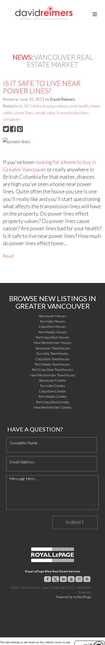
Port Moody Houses (52, 332)
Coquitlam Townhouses (53, 359)
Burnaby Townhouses (52, 353)
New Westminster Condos (52, 407)
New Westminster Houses (52, 342)
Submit (75, 522)
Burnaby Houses (52, 321)
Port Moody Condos (52, 396)
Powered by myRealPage (73, 597)
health (83, 106)
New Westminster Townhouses (52, 375)
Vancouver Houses (52, 316)
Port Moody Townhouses (52, 364)
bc (21, 106)
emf (73, 106)
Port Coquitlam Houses (52, 337)
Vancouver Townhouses (52, 348)
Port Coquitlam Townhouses (52, 369)
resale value (45, 112)
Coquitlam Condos (52, 391)
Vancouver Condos (52, 380)
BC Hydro (32, 106)
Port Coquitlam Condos (52, 402)
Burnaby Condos (52, 386)
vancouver (11, 119)
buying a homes (56, 106)
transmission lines (72, 112)
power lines (24, 112)
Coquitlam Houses (52, 326)
